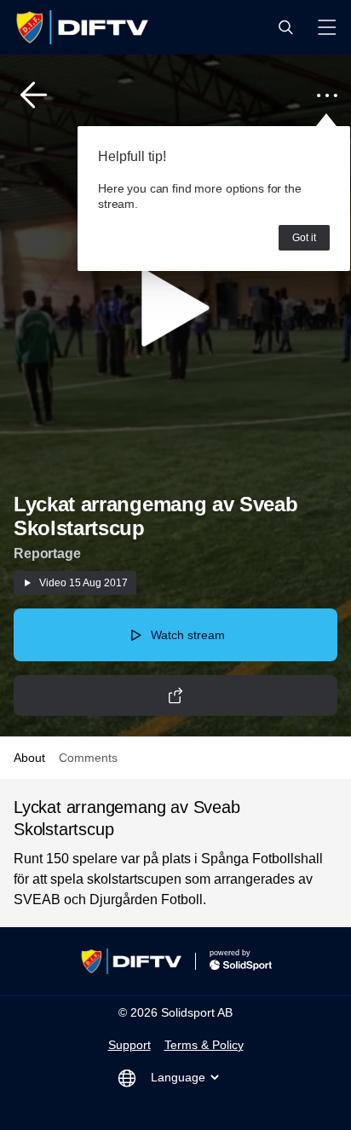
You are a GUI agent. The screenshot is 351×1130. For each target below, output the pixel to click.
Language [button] (178, 1077)
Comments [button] (88, 758)
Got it (304, 238)
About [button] (29, 758)
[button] (285, 27)
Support (129, 1045)
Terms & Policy (204, 1045)
